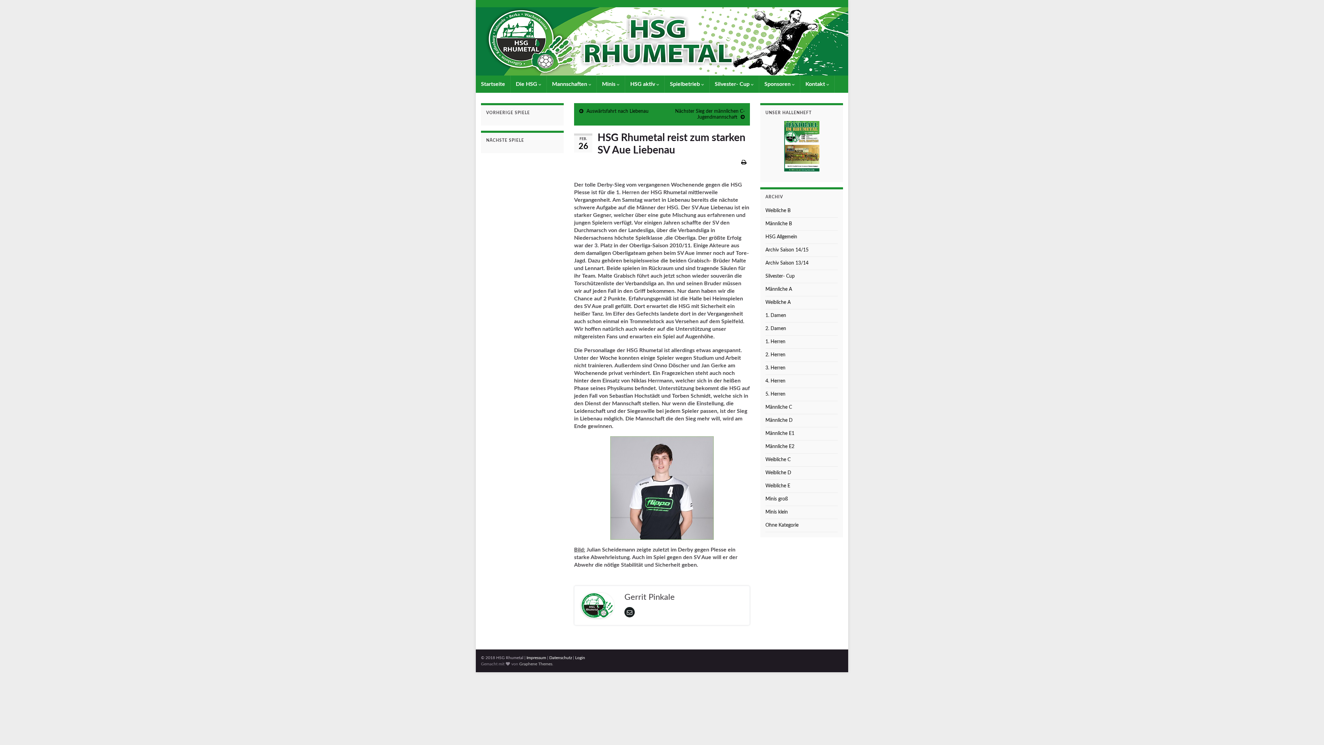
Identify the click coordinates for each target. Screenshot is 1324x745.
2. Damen (775, 328)
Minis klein (776, 512)
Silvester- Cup (733, 84)
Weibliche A (778, 302)
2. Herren (775, 354)
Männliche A (778, 289)
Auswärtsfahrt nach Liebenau (617, 111)
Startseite (493, 84)
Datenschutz (560, 658)
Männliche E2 (779, 446)
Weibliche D (778, 472)
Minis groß (776, 499)
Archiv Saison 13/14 (787, 263)
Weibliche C (778, 459)
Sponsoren (778, 84)
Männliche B (778, 223)
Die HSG (527, 84)
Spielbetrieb (685, 84)
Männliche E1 (779, 433)
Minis (609, 84)
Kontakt (815, 84)
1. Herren (775, 341)
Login (580, 658)
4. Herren (775, 381)
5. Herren (775, 394)
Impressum (536, 658)
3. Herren (775, 368)
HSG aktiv (643, 84)
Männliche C (778, 407)
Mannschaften (570, 84)
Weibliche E (777, 486)
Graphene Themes (535, 664)
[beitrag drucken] (743, 162)
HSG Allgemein (781, 237)
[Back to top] (1308, 729)
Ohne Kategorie (782, 525)
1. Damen (775, 315)
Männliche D (779, 420)
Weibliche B (778, 210)
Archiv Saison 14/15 (787, 250)
